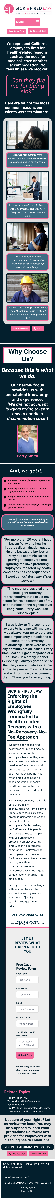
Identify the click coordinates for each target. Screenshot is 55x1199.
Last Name (21, 988)
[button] (27, 22)
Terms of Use (27, 1191)
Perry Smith (27, 456)
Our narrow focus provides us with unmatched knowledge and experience (28, 402)
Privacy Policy (27, 1187)
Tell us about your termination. (25, 1034)
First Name (21, 973)
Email (19, 1002)
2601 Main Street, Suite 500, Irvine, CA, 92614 (28, 1182)
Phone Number (23, 1017)
